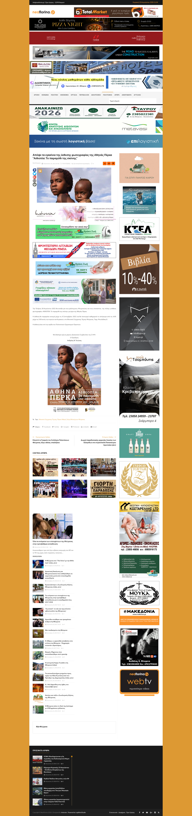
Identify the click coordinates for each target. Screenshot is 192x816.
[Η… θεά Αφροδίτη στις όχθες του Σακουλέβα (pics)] (38, 688)
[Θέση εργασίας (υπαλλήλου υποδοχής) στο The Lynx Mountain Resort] (37, 791)
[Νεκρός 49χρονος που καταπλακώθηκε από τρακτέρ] (38, 655)
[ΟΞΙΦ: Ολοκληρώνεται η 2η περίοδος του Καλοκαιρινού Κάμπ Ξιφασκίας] (37, 759)
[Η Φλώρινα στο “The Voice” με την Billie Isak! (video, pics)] (38, 564)
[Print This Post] (35, 184)
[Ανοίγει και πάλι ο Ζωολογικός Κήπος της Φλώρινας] (38, 698)
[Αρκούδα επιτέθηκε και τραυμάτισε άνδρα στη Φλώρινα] (38, 623)
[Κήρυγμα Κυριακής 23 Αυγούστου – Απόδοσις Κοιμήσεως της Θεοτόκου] (37, 770)
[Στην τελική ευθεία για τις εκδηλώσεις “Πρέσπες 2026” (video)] (103, 467)
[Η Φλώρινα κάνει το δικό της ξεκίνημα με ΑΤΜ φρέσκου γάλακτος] (38, 709)
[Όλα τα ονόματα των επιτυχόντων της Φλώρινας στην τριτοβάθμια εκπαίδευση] (53, 526)
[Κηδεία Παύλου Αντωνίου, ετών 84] (37, 781)
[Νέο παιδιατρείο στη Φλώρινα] (38, 633)
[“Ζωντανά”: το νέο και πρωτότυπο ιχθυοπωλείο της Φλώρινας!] (38, 612)
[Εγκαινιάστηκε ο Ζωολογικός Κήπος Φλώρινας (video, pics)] (38, 588)
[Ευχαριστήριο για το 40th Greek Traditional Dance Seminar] (45, 489)
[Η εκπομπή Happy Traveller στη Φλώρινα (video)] (38, 666)
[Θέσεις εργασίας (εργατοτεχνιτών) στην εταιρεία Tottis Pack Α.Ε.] (37, 802)
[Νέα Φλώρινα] (44, 12)
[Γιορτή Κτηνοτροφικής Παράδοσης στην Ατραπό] (103, 489)
